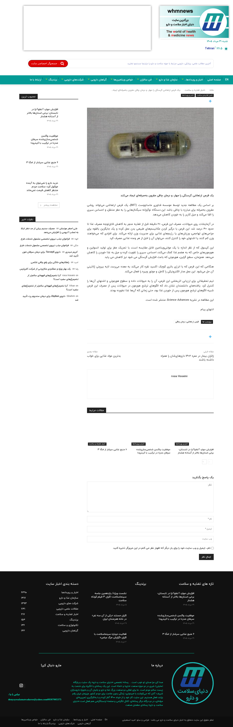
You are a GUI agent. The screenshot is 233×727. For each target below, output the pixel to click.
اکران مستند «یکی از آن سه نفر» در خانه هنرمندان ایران (109, 617)
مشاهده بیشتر (51, 205)
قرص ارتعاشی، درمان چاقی (187, 321)
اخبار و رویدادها (188, 95)
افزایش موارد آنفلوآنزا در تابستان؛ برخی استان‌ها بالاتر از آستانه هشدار (196, 451)
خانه (212, 90)
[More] (150, 101)
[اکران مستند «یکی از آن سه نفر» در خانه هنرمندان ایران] (137, 618)
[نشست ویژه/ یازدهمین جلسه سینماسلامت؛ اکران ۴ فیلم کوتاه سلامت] (137, 596)
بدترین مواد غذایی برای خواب (104, 356)
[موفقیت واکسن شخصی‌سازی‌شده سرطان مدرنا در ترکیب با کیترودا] (150, 432)
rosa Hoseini (179, 376)
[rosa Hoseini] (199, 384)
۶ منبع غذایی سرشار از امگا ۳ (112, 449)
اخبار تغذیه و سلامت (195, 90)
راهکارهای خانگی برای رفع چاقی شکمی (50, 262)
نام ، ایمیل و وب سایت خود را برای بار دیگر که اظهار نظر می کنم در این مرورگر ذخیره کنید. (162, 548)
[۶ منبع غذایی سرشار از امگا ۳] (107, 432)
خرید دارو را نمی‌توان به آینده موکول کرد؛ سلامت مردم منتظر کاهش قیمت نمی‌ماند (42, 186)
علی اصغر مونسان (68, 228)
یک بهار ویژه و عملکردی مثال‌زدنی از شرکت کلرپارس (45, 269)
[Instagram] (22, 686)
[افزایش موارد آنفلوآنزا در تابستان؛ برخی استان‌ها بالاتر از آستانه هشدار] (194, 432)
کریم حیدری (71, 252)
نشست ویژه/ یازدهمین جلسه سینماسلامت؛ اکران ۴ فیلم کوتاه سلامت (109, 597)
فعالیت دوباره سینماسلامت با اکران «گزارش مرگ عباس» (110, 636)
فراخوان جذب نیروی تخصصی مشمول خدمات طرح (45, 239)
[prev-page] (210, 461)
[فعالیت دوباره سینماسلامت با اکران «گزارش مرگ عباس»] (137, 637)
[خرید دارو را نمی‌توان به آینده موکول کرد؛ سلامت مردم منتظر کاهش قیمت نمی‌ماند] (68, 185)
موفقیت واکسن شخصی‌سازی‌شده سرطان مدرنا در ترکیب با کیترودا (153, 451)
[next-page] (204, 461)
